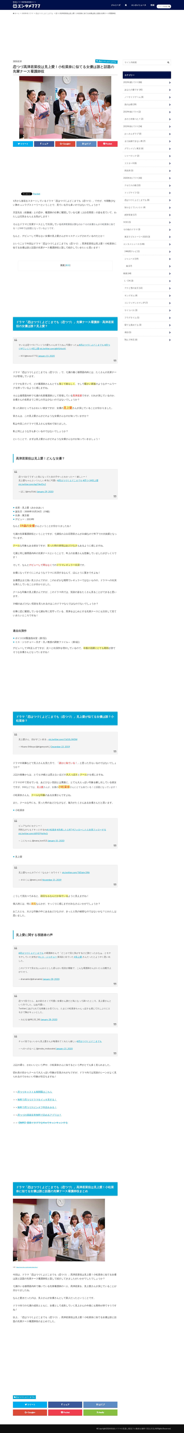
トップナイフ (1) (131, 192)
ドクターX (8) (130, 163)
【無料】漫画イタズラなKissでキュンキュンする (43, 1122)
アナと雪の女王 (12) (133, 288)
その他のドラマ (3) (131, 229)
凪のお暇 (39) (130, 104)
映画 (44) (127, 273)
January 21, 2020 (64, 1048)
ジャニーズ (115, 5)
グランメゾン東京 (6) (133, 148)
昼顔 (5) (127, 332)
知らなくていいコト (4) (134, 207)
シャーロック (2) (131, 155)
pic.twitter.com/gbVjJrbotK (53, 348)
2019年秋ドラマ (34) (132, 126)
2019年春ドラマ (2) (132, 111)
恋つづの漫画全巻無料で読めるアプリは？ (39, 1114)
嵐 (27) (129, 266)
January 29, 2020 (45, 491)
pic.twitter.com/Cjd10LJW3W (63, 739)
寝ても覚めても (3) (132, 325)
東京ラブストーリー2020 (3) (137, 236)
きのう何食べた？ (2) (133, 119)
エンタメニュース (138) (133, 244)
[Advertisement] (92, 37)
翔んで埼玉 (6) (130, 339)
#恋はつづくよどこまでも (91, 344)
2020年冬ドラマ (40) (132, 178)
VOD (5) (127, 222)
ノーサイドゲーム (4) (133, 97)
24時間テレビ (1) (132, 251)
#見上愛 (35, 348)
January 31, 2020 (56, 840)
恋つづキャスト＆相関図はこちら (35, 1091)
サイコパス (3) (130, 310)
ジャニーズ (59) (131, 259)
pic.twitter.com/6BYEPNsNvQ (33, 833)
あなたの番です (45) (133, 89)
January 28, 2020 (51, 979)
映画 (152, 5)
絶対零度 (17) (130, 215)
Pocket (36, 193)
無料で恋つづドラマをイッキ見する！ (37, 1099)
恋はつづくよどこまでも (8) (136, 200)
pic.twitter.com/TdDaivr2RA (76, 872)
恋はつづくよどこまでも (25, 1397)
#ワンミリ (26, 348)
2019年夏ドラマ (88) (132, 82)
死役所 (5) (128, 170)
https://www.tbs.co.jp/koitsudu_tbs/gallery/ (27, 1267)
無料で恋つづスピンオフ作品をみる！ (37, 1107)
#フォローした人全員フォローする (89, 829)
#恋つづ (87, 480)
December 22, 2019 (60, 746)
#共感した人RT (64, 829)
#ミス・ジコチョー (47, 957)
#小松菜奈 (51, 829)
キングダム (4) (130, 295)
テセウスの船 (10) (132, 185)
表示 (68, 265)
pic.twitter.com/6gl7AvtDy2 (32, 484)
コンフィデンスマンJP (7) (136, 303)
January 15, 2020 (46, 356)
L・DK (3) (128, 280)
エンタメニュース (138, 5)
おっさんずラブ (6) (132, 133)
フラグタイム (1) (131, 317)
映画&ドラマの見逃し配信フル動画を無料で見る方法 (132, 1428)
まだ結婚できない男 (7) (134, 141)
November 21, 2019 (51, 879)
